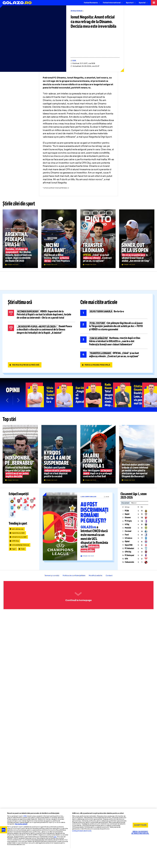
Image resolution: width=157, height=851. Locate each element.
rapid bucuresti (18, 533)
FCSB (127, 511)
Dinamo (128, 517)
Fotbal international (112, 3)
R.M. (74, 61)
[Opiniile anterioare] (7, 400)
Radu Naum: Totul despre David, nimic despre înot (98, 395)
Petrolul (128, 528)
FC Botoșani (129, 555)
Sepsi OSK (128, 545)
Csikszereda (129, 562)
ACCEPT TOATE (140, 825)
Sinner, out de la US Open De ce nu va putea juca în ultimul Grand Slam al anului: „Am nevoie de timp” (136, 238)
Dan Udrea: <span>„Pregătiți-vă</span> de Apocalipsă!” (69, 395)
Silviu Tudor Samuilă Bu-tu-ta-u (113, 313)
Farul (127, 535)
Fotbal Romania (91, 3)
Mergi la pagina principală (97, 365)
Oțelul (127, 541)
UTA (126, 558)
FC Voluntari (129, 548)
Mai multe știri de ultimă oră (25, 365)
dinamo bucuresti (19, 537)
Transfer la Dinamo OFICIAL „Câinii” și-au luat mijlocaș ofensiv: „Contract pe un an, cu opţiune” (98, 238)
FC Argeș (128, 521)
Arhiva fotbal (76, 11)
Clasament (125, 503)
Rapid (127, 514)
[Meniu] (154, 2)
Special (142, 3)
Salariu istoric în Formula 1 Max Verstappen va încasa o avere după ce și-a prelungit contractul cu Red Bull (98, 454)
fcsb (23, 549)
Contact (109, 576)
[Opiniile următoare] (18, 400)
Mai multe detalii (21, 824)
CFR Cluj (15, 541)
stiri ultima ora (17, 529)
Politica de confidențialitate (74, 576)
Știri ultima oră (20, 302)
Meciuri (133, 503)
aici (55, 837)
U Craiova (128, 538)
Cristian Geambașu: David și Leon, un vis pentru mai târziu (127, 395)
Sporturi (130, 3)
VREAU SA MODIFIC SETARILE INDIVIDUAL (140, 833)
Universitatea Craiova (20, 545)
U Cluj (127, 524)
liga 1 (14, 549)
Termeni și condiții (52, 576)
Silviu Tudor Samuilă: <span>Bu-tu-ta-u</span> (40, 395)
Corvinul (128, 531)
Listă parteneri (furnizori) (81, 831)
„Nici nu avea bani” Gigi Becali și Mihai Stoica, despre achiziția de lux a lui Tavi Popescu (59, 238)
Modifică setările (95, 576)
